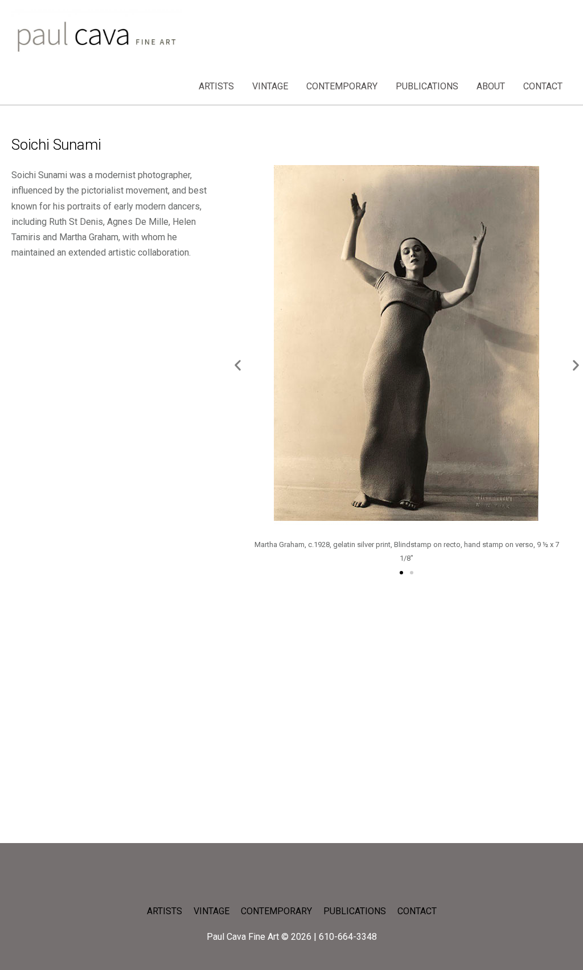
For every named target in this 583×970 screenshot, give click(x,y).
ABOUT (491, 86)
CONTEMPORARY (341, 86)
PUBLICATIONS (427, 86)
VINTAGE (270, 86)
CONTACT (543, 86)
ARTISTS (216, 86)
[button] (238, 365)
